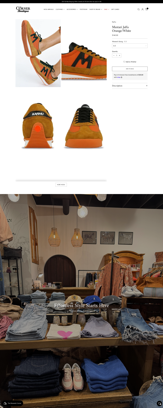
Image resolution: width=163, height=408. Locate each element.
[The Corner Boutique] (23, 9)
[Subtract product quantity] (114, 55)
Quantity (115, 51)
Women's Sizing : (119, 41)
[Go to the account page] (142, 9)
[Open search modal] (138, 9)
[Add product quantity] (119, 55)
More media (61, 185)
